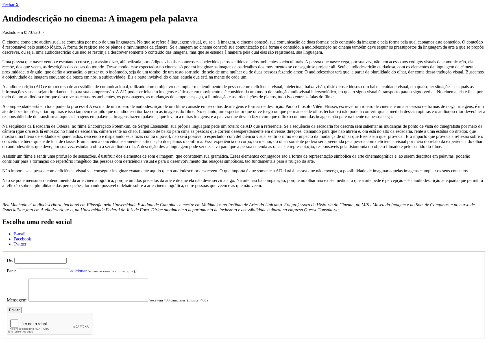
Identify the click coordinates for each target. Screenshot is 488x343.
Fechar (10, 4)
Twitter (20, 244)
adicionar (78, 270)
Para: (11, 270)
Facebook (22, 238)
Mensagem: (17, 300)
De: (10, 260)
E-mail (19, 233)
